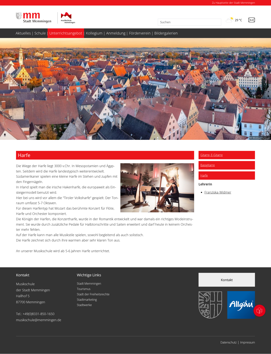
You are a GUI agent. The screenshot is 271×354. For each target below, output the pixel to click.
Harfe (204, 175)
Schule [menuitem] (40, 33)
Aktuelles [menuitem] (23, 33)
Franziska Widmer (217, 192)
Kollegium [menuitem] (94, 33)
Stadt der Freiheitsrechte (93, 294)
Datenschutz (228, 342)
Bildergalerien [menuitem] (166, 33)
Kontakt (227, 280)
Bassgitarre (207, 165)
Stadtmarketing (87, 300)
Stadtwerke (84, 305)
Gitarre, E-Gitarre (211, 155)
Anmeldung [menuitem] (115, 33)
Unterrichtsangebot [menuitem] (65, 33)
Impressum (247, 342)
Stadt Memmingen (89, 284)
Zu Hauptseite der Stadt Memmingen (233, 2)
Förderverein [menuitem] (140, 33)
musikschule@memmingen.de (38, 320)
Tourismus (83, 289)
